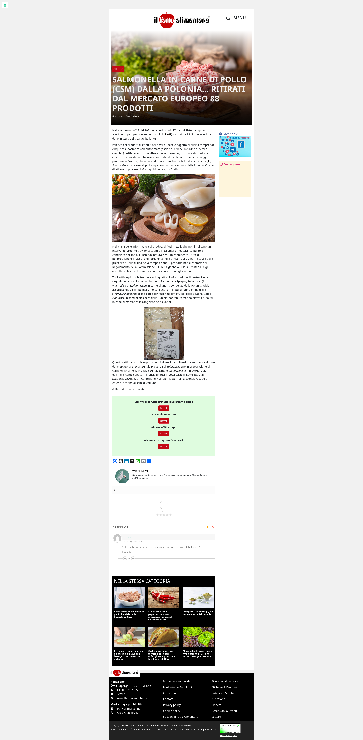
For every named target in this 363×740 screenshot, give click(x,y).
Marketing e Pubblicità (177, 687)
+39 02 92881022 (127, 690)
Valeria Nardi (119, 116)
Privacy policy (172, 705)
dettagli (205, 161)
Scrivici (121, 694)
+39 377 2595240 (127, 712)
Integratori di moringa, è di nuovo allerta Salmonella (198, 613)
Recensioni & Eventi (224, 711)
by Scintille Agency (228, 735)
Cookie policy (171, 711)
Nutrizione (218, 699)
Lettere (216, 717)
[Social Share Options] (223, 193)
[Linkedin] (115, 489)
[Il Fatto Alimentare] (181, 20)
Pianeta (216, 705)
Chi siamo (169, 693)
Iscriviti (164, 408)
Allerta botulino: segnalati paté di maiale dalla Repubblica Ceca (129, 614)
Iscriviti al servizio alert (178, 681)
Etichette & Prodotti (224, 687)
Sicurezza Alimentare (225, 681)
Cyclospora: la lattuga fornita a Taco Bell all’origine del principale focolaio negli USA (161, 655)
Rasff (168, 134)
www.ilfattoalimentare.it (132, 698)
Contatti (168, 699)
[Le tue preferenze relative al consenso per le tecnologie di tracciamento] (5, 5)
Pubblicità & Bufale (224, 693)
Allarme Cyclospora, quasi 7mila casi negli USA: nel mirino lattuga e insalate (197, 653)
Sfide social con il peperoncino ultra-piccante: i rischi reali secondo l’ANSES (160, 615)
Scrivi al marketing (129, 708)
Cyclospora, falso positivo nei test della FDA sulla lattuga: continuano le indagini (128, 655)
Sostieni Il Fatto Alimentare (180, 717)
